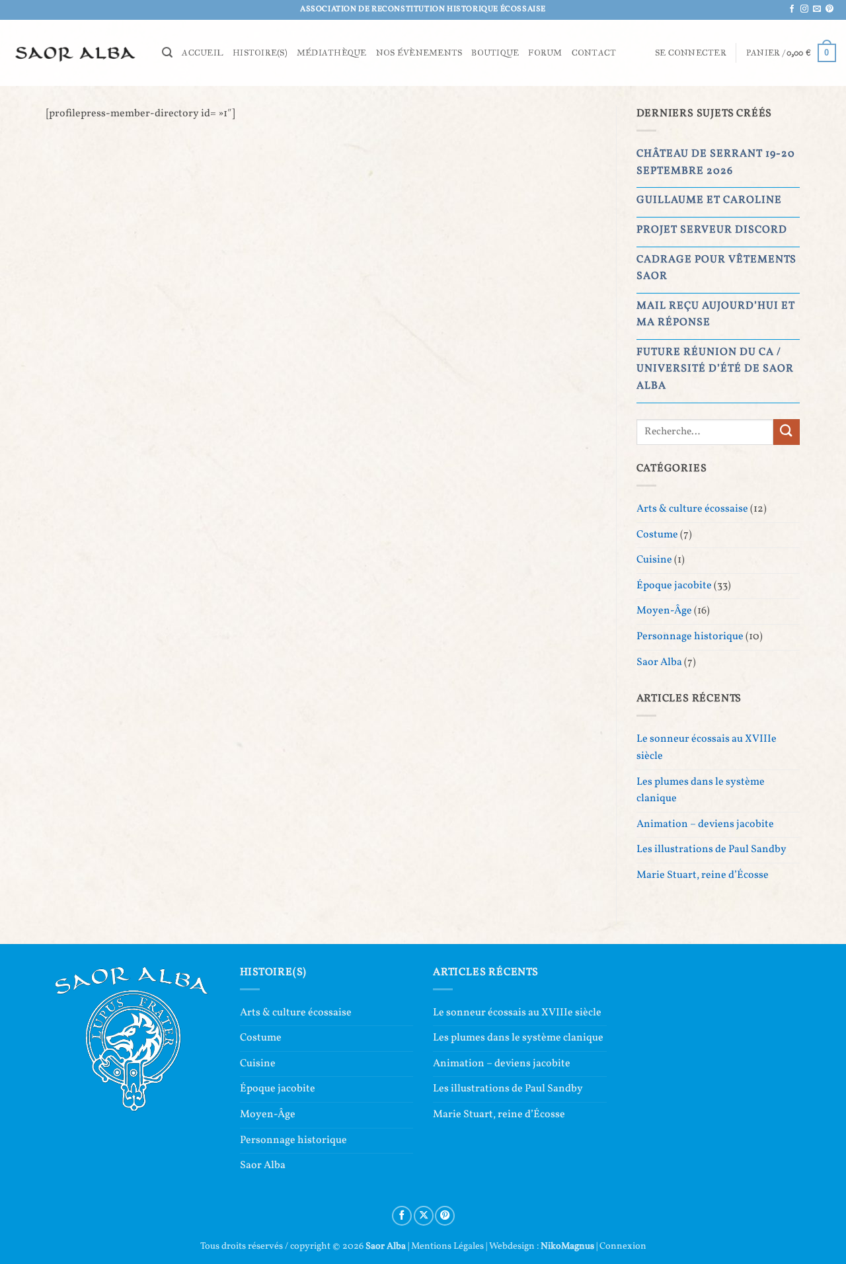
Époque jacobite (674, 585)
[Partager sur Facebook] (402, 1216)
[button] (167, 52)
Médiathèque (332, 53)
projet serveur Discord (711, 230)
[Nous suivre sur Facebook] (792, 9)
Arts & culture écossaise (692, 509)
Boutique (495, 53)
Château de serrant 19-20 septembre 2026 (715, 162)
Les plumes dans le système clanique (700, 791)
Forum (545, 53)
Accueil (202, 53)
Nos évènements (419, 53)
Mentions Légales (447, 1246)
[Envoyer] (786, 432)
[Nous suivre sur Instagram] (804, 9)
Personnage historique (690, 636)
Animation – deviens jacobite (705, 824)
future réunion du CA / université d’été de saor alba (715, 369)
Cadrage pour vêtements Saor (716, 268)
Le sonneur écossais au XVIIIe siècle (706, 748)
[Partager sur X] (424, 1216)
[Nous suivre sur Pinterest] (829, 9)
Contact (594, 53)
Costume (657, 535)
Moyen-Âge (664, 611)
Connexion (622, 1246)
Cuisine (654, 560)
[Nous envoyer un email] (817, 9)
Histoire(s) (260, 53)
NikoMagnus (567, 1246)
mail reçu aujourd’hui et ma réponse (715, 315)
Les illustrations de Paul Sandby (711, 849)
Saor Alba (659, 662)
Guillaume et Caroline (709, 200)
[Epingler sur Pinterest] (445, 1216)
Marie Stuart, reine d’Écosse (702, 875)
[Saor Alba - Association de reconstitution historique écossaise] (76, 52)
